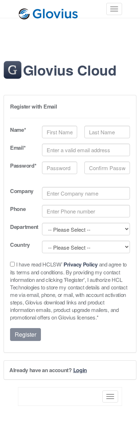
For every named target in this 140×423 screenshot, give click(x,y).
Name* (18, 130)
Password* (22, 165)
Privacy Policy (81, 264)
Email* (17, 148)
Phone (18, 209)
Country (20, 245)
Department (22, 227)
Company (21, 191)
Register (25, 334)
